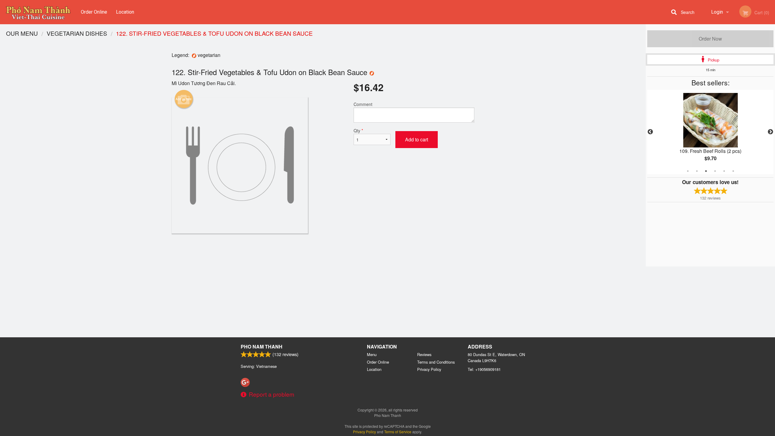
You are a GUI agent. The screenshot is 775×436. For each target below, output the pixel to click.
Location (125, 12)
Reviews (424, 354)
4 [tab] (715, 171)
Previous (650, 132)
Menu (372, 354)
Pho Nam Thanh (261, 346)
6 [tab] (733, 171)
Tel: (484, 369)
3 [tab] (706, 171)
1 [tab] (688, 171)
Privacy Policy (429, 369)
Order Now (710, 38)
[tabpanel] (710, 132)
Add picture (184, 99)
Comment (363, 104)
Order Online (94, 12)
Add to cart (416, 139)
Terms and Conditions (436, 362)
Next (770, 132)
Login (717, 12)
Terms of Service (397, 431)
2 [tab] (697, 171)
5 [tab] (724, 171)
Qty (358, 130)
